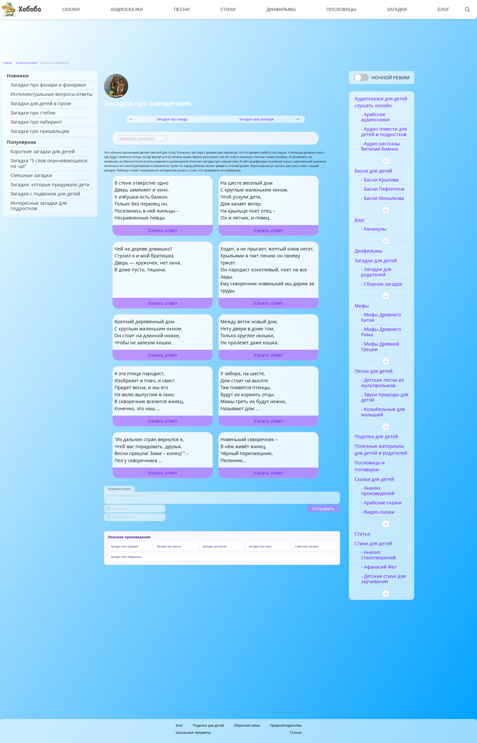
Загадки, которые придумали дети (49, 185)
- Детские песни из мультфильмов (382, 382)
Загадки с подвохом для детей (45, 194)
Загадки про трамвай (124, 546)
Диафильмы (281, 9)
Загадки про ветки (214, 546)
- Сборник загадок (381, 284)
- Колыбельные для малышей (383, 412)
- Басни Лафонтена (382, 189)
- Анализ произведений (377, 490)
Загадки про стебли (32, 113)
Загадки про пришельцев (39, 131)
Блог (444, 9)
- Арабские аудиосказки (375, 117)
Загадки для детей (26, 62)
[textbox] (142, 138)
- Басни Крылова (380, 180)
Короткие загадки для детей (42, 151)
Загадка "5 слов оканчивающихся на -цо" (48, 163)
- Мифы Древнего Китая (381, 317)
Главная (7, 62)
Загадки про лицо (260, 546)
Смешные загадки (31, 175)
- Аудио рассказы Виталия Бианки (380, 146)
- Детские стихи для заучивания (383, 579)
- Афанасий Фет (379, 567)
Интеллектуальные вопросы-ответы (51, 94)
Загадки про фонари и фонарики (48, 85)
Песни (181, 9)
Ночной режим (391, 77)
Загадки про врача (169, 546)
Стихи (228, 9)
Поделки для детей (208, 725)
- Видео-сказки (377, 512)
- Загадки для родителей (376, 272)
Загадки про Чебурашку (126, 557)
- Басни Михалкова (382, 198)
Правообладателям (285, 725)
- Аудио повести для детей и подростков (384, 131)
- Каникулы (373, 229)
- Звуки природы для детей (384, 397)
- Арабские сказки (381, 503)
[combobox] (142, 138)
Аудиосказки (126, 9)
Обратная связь (247, 725)
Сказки (71, 9)
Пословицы (341, 9)
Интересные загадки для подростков (38, 205)
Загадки (397, 9)
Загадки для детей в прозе (40, 103)
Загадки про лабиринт (36, 122)
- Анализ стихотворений (378, 555)
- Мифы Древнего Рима (381, 332)
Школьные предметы (193, 732)
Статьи (295, 732)
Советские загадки (307, 546)
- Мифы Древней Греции (380, 346)
